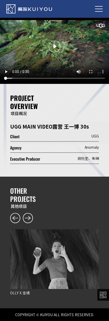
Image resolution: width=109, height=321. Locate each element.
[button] (13, 218)
